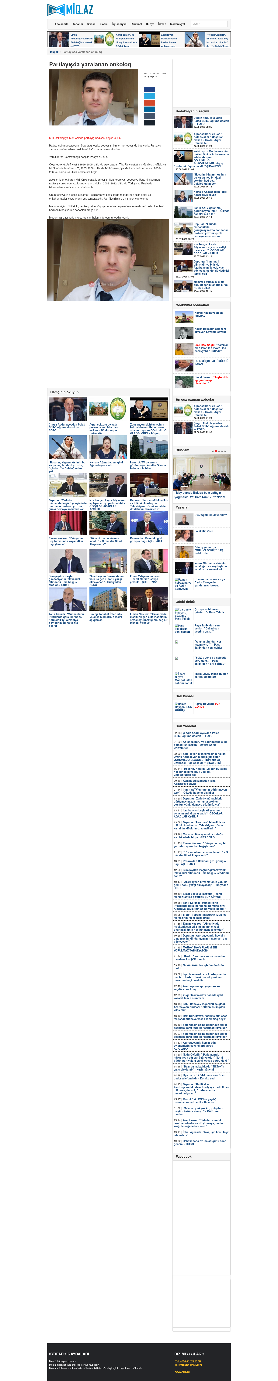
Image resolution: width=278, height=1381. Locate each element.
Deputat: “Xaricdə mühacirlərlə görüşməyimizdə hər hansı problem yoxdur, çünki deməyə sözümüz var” (202, 231)
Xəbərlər (77, 24)
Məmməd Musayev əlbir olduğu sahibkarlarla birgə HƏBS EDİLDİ (211, 286)
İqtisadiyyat (119, 24)
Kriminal (136, 24)
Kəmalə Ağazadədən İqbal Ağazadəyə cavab (210, 194)
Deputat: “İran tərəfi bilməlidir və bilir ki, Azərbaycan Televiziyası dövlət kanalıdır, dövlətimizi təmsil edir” (202, 268)
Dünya (150, 24)
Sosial (104, 24)
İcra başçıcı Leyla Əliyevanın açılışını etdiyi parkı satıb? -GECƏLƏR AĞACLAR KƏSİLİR (210, 250)
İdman (162, 24)
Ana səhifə (61, 24)
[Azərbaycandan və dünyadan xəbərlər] (70, 8)
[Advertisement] (162, 10)
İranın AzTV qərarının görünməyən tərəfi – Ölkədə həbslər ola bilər (211, 212)
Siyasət (91, 24)
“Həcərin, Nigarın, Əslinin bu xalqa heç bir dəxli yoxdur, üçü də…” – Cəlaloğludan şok (210, 180)
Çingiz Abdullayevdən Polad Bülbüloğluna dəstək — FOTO (211, 122)
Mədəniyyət (177, 24)
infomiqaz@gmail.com (188, 1364)
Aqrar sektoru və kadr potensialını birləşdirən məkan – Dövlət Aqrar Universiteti (209, 139)
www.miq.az (182, 1371)
